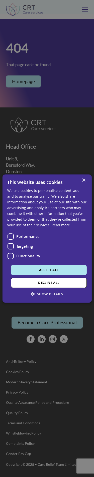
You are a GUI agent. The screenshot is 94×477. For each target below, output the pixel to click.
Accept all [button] (49, 270)
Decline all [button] (48, 282)
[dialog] (47, 238)
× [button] (83, 180)
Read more (61, 225)
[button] (47, 294)
